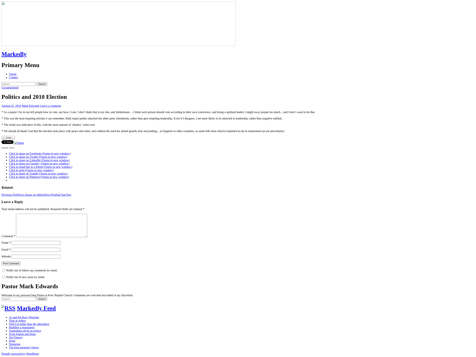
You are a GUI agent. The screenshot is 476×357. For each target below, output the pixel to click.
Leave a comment (50, 105)
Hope (12, 340)
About (12, 74)
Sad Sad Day (57, 194)
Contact (13, 77)
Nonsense (14, 344)
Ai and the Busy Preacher (24, 317)
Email (6, 249)
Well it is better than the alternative (29, 324)
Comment (8, 236)
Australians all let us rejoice (25, 330)
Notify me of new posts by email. (25, 277)
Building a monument (21, 327)
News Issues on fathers (22, 194)
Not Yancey (16, 337)
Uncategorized (10, 87)
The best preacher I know (24, 347)
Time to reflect (17, 320)
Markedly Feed (36, 308)
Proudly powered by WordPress (20, 353)
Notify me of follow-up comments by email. (31, 270)
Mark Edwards (30, 105)
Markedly (14, 54)
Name (6, 242)
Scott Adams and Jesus (22, 334)
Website (6, 256)
